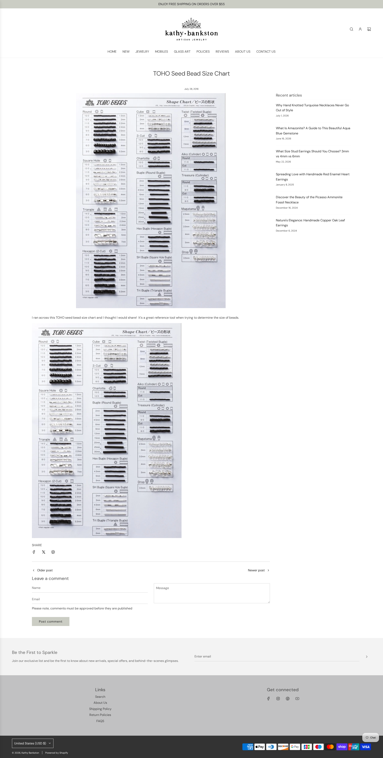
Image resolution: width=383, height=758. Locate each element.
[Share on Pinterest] (53, 553)
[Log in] (360, 29)
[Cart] (369, 29)
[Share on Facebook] (34, 553)
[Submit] (366, 656)
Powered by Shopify (56, 752)
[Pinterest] (287, 698)
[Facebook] (268, 698)
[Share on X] (43, 553)
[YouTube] (297, 698)
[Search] (351, 29)
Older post (45, 570)
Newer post (256, 570)
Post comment (50, 621)
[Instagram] (278, 698)
